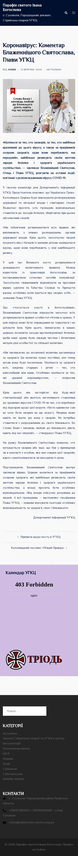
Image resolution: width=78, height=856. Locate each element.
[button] (65, 13)
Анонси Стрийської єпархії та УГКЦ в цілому (34, 738)
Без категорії (12, 743)
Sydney (41, 849)
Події (6, 764)
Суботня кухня (13, 774)
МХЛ (6, 753)
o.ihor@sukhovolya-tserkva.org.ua (31, 822)
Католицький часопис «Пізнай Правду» (37, 548)
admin (12, 69)
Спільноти (10, 769)
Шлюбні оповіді (13, 779)
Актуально (54, 69)
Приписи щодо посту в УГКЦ (40, 537)
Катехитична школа (16, 748)
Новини (8, 758)
